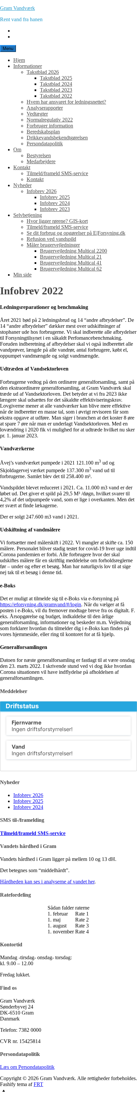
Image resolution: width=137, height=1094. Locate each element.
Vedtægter (37, 114)
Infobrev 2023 (55, 209)
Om (17, 149)
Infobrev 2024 (55, 203)
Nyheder (22, 185)
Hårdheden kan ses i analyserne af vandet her (47, 881)
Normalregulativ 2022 (50, 120)
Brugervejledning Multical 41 (71, 263)
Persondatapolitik (45, 143)
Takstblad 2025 (56, 78)
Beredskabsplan (43, 131)
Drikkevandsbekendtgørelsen (57, 137)
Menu (8, 48)
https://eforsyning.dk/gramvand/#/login (40, 604)
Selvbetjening (27, 215)
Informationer (27, 66)
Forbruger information (50, 125)
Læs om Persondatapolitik (27, 1067)
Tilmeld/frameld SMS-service (57, 173)
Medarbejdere (41, 161)
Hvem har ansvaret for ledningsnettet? (66, 102)
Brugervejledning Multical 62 (71, 269)
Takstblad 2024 (56, 84)
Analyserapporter (45, 108)
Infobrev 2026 (42, 191)
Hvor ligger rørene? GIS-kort (57, 221)
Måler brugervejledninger (53, 245)
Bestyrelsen (39, 155)
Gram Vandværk (17, 8)
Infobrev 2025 (55, 197)
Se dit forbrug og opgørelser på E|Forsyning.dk (76, 233)
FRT (38, 1084)
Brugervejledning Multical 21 (71, 257)
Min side (22, 274)
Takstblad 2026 (43, 72)
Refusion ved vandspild (51, 239)
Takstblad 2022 (56, 96)
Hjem (19, 60)
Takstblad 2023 (56, 90)
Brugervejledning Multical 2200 (73, 251)
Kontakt (21, 167)
